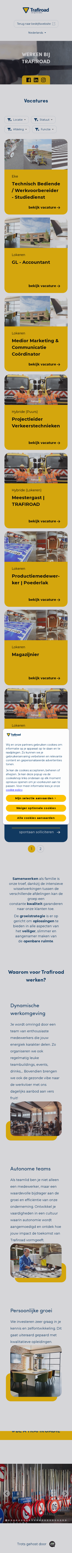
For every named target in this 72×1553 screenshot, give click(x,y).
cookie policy (14, 790)
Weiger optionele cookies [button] (36, 808)
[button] (36, 798)
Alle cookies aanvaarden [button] (36, 818)
